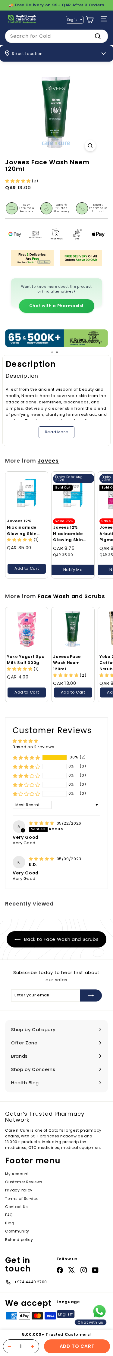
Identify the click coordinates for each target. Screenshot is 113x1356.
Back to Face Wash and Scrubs (61, 939)
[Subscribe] (91, 995)
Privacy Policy (19, 1190)
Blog (9, 1223)
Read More (56, 432)
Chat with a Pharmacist (56, 306)
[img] (42, 823)
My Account (17, 1173)
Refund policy (19, 1239)
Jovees (48, 460)
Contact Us (16, 1206)
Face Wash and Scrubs (71, 596)
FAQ (9, 1214)
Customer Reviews (23, 1181)
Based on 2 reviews (34, 747)
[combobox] (56, 36)
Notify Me (73, 569)
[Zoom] (90, 145)
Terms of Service (21, 1198)
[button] (18, 181)
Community (17, 1231)
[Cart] (90, 20)
